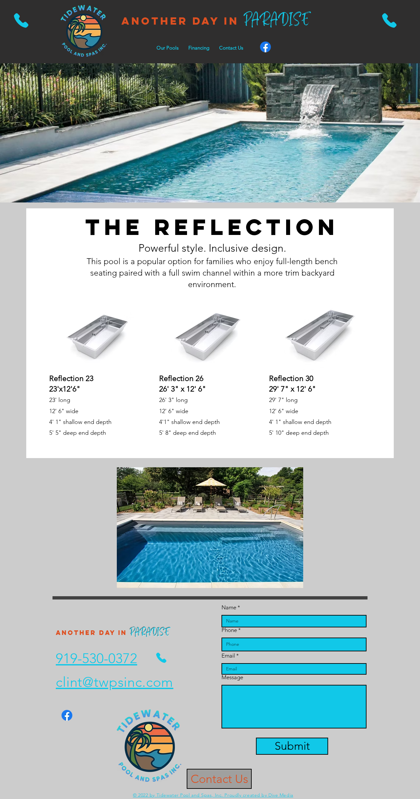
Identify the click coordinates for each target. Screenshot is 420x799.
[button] (167, 48)
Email (228, 656)
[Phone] (21, 20)
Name (229, 607)
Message (232, 677)
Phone (229, 630)
